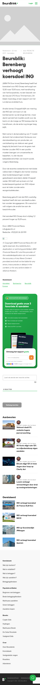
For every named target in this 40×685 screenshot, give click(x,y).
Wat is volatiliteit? (9, 569)
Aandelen (6, 283)
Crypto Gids (7, 620)
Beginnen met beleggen (11, 592)
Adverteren (7, 663)
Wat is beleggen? (9, 573)
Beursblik (28, 283)
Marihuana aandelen (10, 601)
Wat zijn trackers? (9, 565)
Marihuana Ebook (9, 628)
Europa (5, 286)
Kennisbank (7, 651)
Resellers (6, 659)
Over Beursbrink (8, 647)
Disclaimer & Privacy (13, 677)
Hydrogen (6, 624)
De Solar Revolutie (10, 632)
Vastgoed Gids (8, 636)
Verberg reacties (12, 405)
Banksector (17, 283)
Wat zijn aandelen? (10, 577)
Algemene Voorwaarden (28, 677)
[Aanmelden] (31, 357)
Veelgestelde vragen (10, 655)
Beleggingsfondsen (10, 582)
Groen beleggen (8, 605)
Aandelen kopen (9, 609)
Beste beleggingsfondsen (12, 597)
